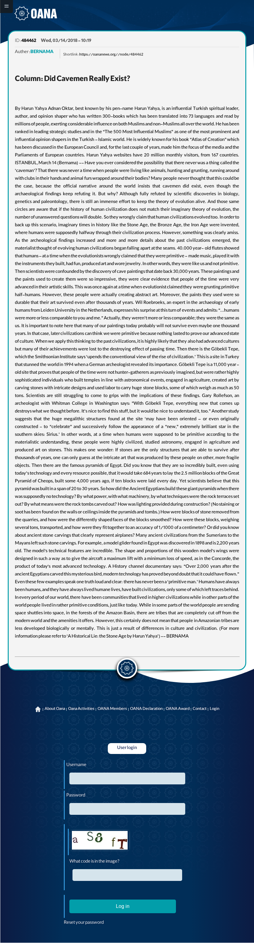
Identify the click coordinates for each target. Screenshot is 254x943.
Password (75, 796)
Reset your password (84, 923)
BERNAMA (42, 52)
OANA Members (112, 709)
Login (214, 709)
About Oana (55, 709)
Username (76, 765)
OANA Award (178, 709)
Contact (200, 709)
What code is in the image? (94, 862)
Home (38, 709)
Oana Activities (81, 709)
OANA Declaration (146, 709)
